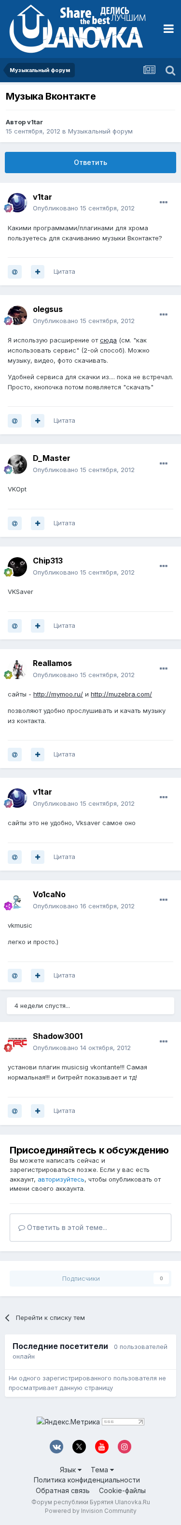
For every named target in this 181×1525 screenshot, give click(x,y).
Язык (69, 1470)
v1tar (35, 122)
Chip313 (48, 560)
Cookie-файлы (122, 1490)
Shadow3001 (58, 1036)
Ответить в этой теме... (66, 1227)
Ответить (90, 162)
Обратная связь (63, 1490)
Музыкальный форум (100, 131)
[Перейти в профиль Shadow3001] (17, 1042)
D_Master (51, 458)
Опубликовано (84, 208)
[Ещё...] (163, 202)
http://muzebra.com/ (121, 694)
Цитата (64, 271)
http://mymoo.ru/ (58, 694)
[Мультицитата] (37, 272)
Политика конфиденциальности (87, 1480)
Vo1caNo (49, 894)
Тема (100, 1470)
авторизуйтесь (61, 1179)
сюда (108, 340)
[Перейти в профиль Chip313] (17, 567)
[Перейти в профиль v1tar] (17, 202)
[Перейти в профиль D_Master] (17, 464)
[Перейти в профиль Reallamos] (17, 669)
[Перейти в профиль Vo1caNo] (17, 900)
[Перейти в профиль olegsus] (17, 315)
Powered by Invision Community (91, 1510)
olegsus (48, 309)
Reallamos (52, 663)
